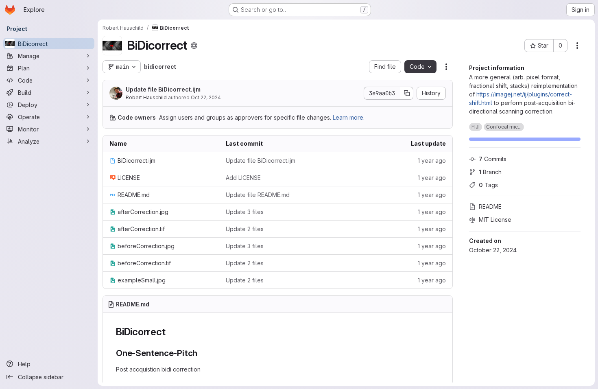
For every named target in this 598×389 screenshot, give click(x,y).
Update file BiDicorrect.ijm (163, 89)
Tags (488, 184)
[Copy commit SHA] (406, 93)
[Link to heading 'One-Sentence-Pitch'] (202, 353)
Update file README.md (258, 194)
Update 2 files (245, 228)
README (490, 206)
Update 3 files (245, 211)
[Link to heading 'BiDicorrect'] (170, 332)
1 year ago (432, 160)
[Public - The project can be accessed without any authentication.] (194, 45)
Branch (490, 171)
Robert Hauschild (146, 97)
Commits (492, 158)
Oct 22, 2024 (206, 97)
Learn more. (348, 117)
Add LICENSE (243, 177)
